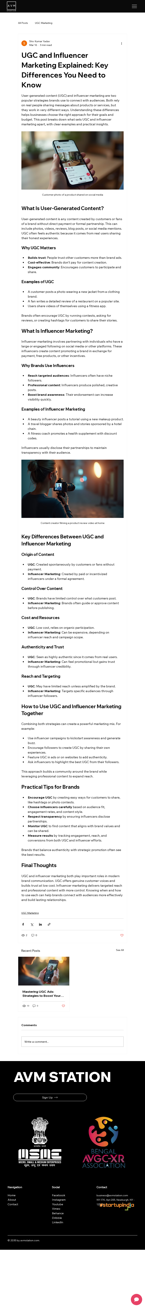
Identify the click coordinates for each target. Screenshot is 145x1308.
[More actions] (121, 43)
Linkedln (57, 1222)
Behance (58, 1213)
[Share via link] (49, 924)
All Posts (23, 23)
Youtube (57, 1204)
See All (120, 950)
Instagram (59, 1199)
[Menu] (134, 6)
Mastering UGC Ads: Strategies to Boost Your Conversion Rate (41, 994)
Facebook (59, 1195)
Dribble (57, 1218)
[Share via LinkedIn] (40, 924)
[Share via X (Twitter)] (31, 924)
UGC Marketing (43, 23)
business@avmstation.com (112, 1195)
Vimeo (56, 1208)
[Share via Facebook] (23, 924)
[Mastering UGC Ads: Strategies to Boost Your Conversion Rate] (43, 971)
